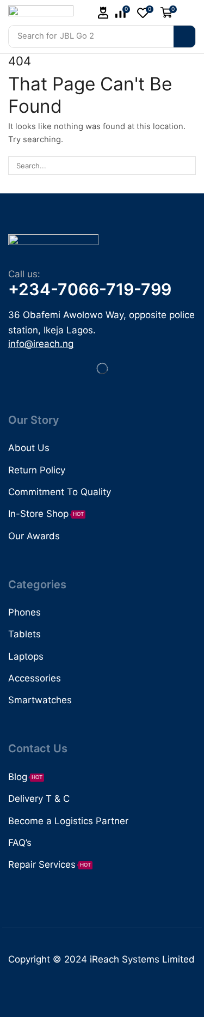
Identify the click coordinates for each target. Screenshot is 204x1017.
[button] (103, 13)
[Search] (184, 36)
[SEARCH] (186, 165)
